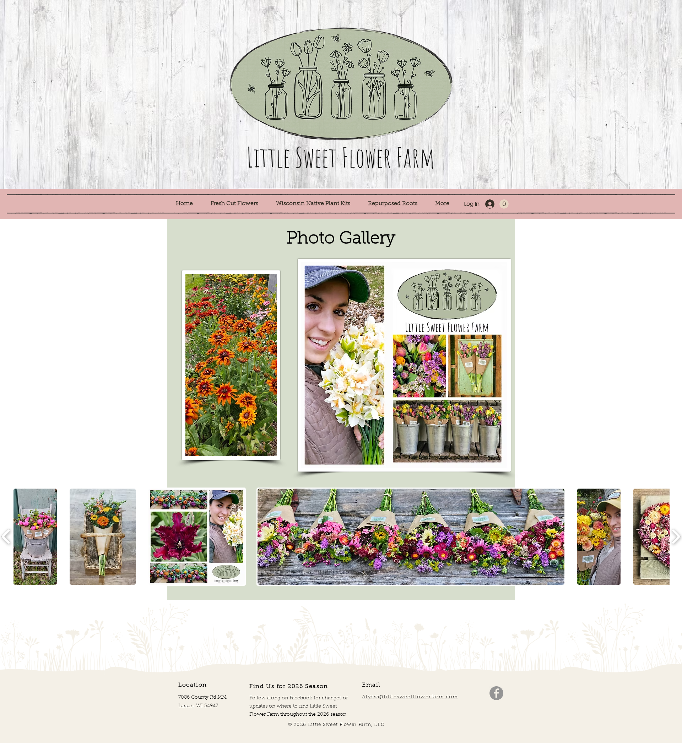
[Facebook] (496, 693)
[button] (238, 203)
